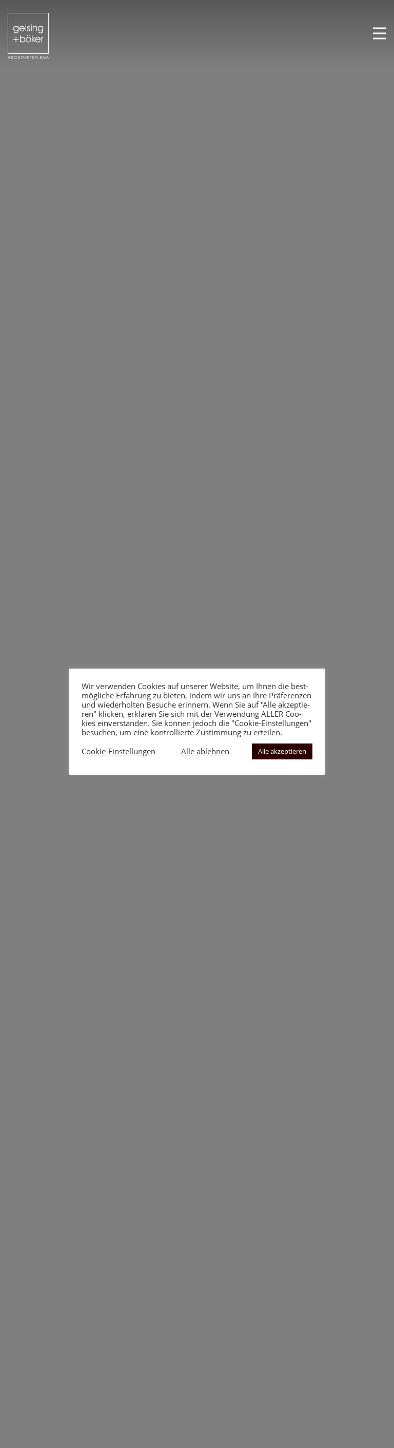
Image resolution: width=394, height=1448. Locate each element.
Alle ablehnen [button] (205, 751)
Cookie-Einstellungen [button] (118, 751)
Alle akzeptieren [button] (282, 751)
